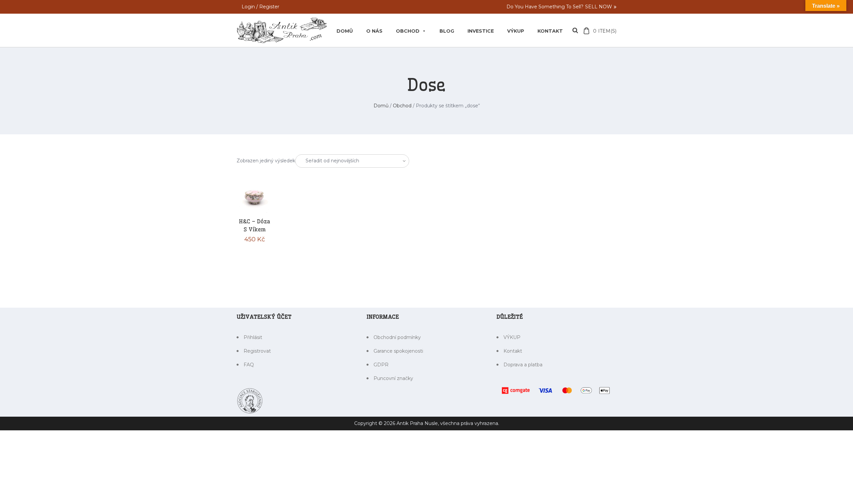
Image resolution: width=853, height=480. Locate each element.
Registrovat (257, 351)
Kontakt (550, 31)
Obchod (408, 31)
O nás (374, 31)
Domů (345, 31)
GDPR (381, 365)
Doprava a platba (522, 365)
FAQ (249, 365)
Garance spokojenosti (398, 351)
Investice (480, 31)
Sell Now (598, 7)
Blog (446, 31)
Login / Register (260, 6)
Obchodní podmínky (397, 337)
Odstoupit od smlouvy (41, 465)
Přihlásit (253, 337)
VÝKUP (515, 31)
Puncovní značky (393, 378)
